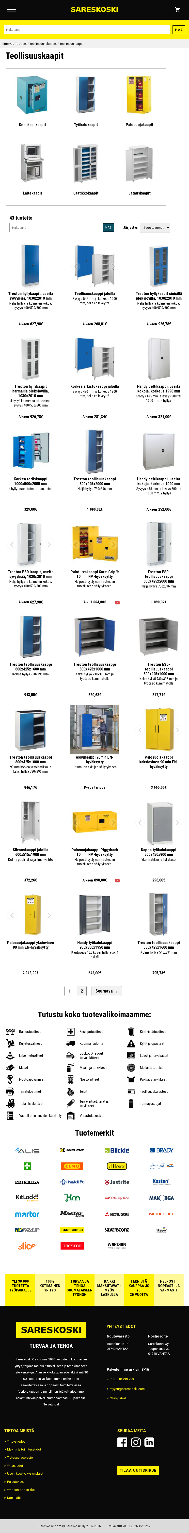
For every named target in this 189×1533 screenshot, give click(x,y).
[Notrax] (27, 1232)
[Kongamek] (72, 1200)
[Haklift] (72, 1184)
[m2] (116, 1200)
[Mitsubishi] (116, 1216)
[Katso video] (117, 603)
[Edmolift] (161, 1168)
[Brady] (161, 1152)
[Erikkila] (27, 1184)
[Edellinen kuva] (76, 266)
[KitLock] (27, 1200)
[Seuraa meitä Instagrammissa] (136, 1442)
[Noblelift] (161, 1216)
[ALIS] (27, 1152)
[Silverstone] (116, 1232)
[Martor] (27, 1216)
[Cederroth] (27, 1168)
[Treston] (72, 1247)
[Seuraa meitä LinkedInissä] (149, 1442)
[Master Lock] (72, 1216)
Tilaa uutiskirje (138, 1470)
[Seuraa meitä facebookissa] (122, 1442)
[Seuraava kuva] (113, 266)
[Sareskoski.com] (51, 1338)
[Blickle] (116, 1152)
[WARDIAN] (116, 1247)
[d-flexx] (116, 1168)
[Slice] (27, 1247)
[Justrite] (116, 1184)
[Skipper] (161, 1232)
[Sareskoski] (72, 1232)
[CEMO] (72, 1168)
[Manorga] (161, 1200)
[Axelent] (72, 1152)
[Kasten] (161, 1184)
